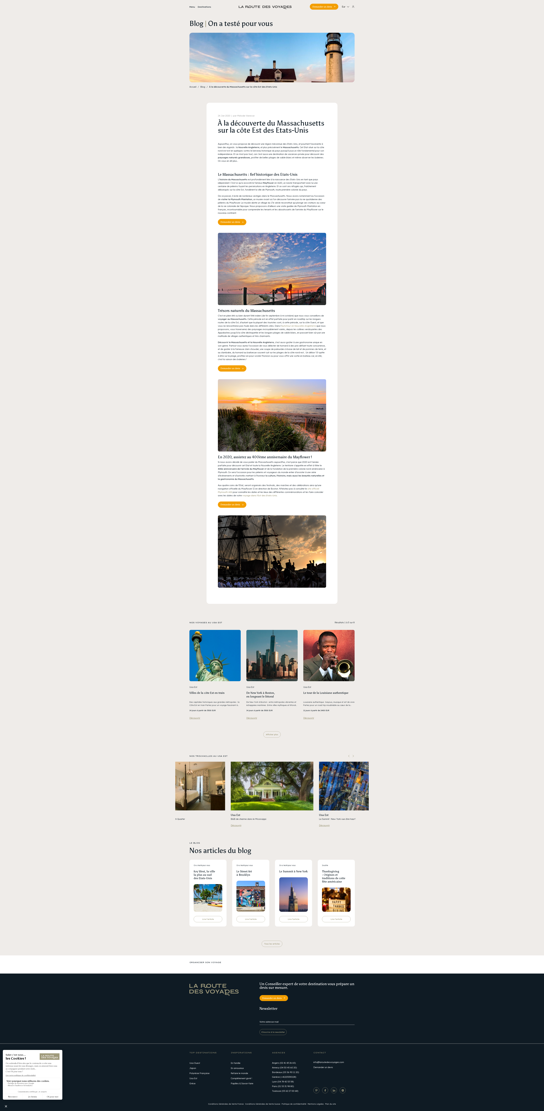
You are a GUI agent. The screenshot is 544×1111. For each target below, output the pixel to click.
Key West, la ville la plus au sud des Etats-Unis (204, 875)
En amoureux (237, 1068)
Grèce (192, 1083)
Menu (192, 7)
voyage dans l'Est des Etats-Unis (259, 495)
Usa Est (235, 815)
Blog (202, 86)
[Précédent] (349, 756)
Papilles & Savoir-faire (242, 1083)
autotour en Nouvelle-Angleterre (298, 326)
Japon (192, 1068)
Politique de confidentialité (294, 1104)
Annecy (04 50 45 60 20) (284, 1067)
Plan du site (330, 1104)
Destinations (204, 7)
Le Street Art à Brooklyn (244, 873)
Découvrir (194, 718)
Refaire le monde (239, 1073)
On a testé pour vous (202, 865)
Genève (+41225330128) (284, 1077)
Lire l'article (208, 919)
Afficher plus (272, 734)
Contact (319, 1052)
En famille (235, 1063)
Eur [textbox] (343, 6)
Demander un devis (322, 6)
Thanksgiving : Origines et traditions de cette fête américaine (333, 876)
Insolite (325, 865)
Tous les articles (272, 944)
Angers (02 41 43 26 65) (284, 1063)
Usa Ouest (194, 1063)
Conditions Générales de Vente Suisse (262, 1104)
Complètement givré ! (241, 1078)
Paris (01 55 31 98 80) (283, 1086)
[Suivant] (353, 756)
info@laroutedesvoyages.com (328, 1062)
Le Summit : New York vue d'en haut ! (337, 819)
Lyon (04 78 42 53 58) (283, 1081)
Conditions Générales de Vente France (226, 1104)
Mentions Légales (316, 1104)
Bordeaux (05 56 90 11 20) (285, 1072)
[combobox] (345, 7)
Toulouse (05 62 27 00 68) (285, 1091)
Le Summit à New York (293, 871)
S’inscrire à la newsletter (273, 1032)
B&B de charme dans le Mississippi (248, 819)
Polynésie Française (199, 1073)
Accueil (192, 86)
